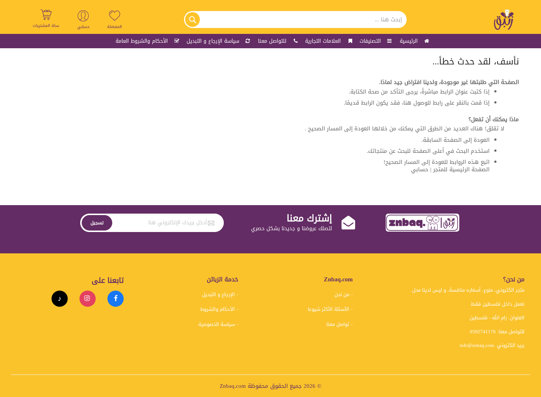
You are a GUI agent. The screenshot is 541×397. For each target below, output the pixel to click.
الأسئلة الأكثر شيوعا (328, 309)
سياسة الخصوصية (216, 324)
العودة (481, 140)
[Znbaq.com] (504, 19)
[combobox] (295, 19)
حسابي (419, 169)
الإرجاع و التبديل (218, 294)
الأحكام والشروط (217, 309)
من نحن (342, 294)
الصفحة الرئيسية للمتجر (461, 169)
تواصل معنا (337, 324)
